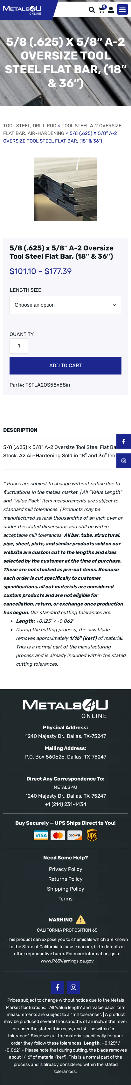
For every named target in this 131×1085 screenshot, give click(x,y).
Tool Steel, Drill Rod (29, 126)
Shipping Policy (65, 889)
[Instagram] (123, 460)
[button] (122, 9)
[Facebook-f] (123, 441)
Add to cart (65, 365)
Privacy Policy (65, 869)
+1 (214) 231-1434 (65, 804)
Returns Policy (65, 879)
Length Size (25, 290)
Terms (65, 899)
